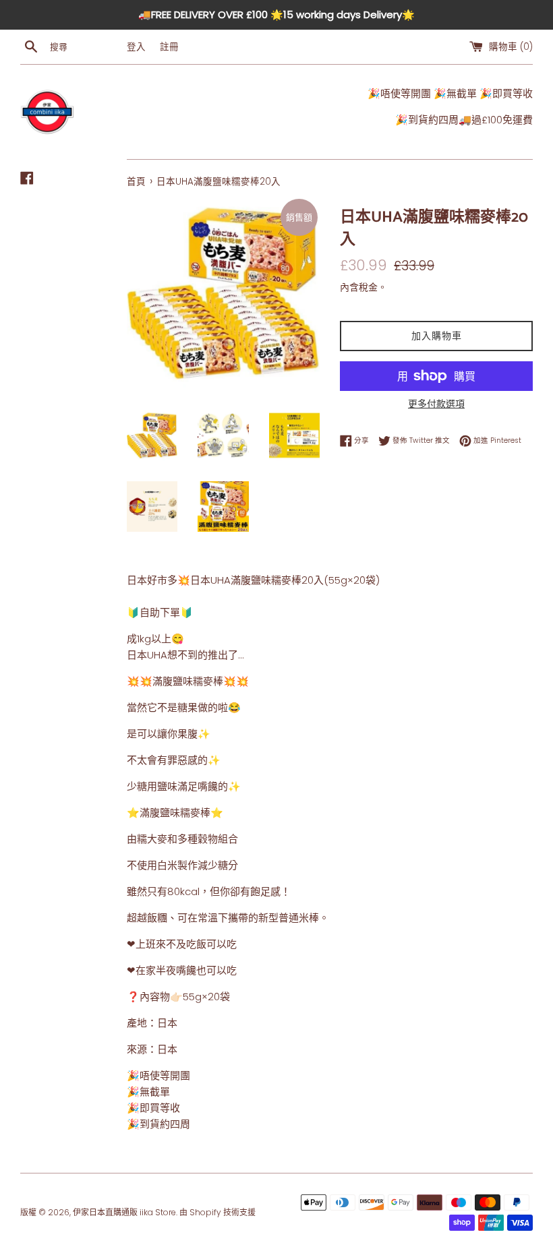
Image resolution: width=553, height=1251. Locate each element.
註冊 (169, 46)
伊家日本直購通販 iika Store (124, 1212)
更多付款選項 (436, 403)
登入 (136, 46)
